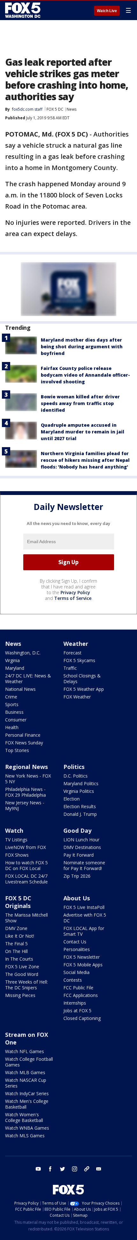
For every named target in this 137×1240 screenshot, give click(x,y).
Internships (74, 1003)
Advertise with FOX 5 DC (84, 918)
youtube (38, 1169)
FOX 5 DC (55, 109)
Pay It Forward (78, 855)
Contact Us (74, 942)
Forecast (72, 653)
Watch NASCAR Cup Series (25, 1083)
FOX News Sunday (24, 743)
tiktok (87, 1169)
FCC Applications (80, 995)
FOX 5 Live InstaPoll (84, 907)
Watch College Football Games (29, 1062)
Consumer (15, 720)
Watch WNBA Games (27, 1128)
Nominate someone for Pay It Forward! (84, 865)
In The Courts (19, 959)
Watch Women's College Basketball (24, 1117)
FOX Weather (77, 697)
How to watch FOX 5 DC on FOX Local (26, 865)
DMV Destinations (82, 847)
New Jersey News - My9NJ (24, 805)
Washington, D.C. (22, 653)
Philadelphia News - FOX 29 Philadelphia (25, 792)
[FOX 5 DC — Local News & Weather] (23, 10)
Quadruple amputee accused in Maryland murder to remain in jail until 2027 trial (82, 431)
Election (71, 799)
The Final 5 (16, 944)
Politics (73, 767)
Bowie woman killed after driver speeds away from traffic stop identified (80, 403)
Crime (11, 697)
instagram (74, 1169)
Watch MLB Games (25, 1072)
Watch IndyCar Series (27, 1093)
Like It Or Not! (19, 936)
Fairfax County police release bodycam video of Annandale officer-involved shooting (85, 375)
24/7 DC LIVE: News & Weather (28, 678)
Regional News (26, 767)
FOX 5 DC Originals (18, 902)
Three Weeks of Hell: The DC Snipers (26, 985)
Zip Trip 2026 (76, 876)
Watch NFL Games (24, 1051)
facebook (50, 1169)
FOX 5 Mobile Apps (83, 965)
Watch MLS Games (25, 1136)
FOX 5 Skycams (79, 660)
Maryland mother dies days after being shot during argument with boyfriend (82, 346)
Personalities (76, 949)
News (71, 109)
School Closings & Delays (82, 678)
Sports (11, 704)
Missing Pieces (20, 995)
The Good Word (21, 974)
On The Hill (16, 951)
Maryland (14, 668)
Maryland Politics (80, 783)
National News (20, 689)
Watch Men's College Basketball (26, 1104)
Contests (72, 980)
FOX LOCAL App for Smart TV (83, 931)
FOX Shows (17, 855)
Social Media (76, 972)
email (99, 1169)
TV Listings (16, 840)
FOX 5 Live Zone (22, 966)
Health (11, 727)
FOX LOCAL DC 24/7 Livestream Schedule (26, 879)
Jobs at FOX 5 (77, 1011)
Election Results (79, 806)
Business (14, 712)
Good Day (77, 830)
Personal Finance (22, 735)
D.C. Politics (75, 776)
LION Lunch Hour (81, 840)
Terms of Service (72, 598)
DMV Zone (16, 928)
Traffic (70, 668)
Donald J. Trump (80, 814)
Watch (14, 830)
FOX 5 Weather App (83, 689)
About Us (76, 898)
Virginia (12, 660)
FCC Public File (78, 988)
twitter (62, 1169)
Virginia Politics (78, 791)
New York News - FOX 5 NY (28, 779)
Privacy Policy (75, 592)
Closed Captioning (82, 1018)
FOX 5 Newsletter (81, 957)
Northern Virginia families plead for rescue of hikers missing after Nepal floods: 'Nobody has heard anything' (85, 460)
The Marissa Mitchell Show (26, 918)
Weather (75, 643)
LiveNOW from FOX (25, 847)
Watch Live (107, 11)
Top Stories (17, 750)
